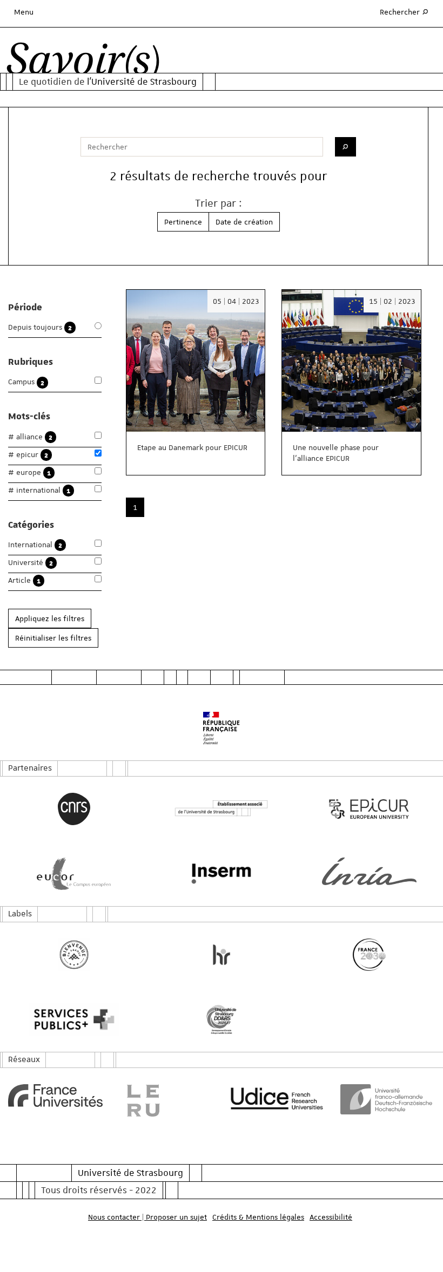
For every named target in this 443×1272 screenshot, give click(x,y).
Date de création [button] (244, 222)
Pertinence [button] (183, 222)
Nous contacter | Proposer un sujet (147, 1217)
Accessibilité (331, 1217)
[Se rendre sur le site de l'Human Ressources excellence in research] (221, 954)
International (35, 545)
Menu (23, 12)
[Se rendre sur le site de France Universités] (55, 1095)
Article (24, 580)
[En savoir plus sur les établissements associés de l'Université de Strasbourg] (221, 809)
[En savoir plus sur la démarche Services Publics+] (73, 1019)
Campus (26, 382)
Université (30, 562)
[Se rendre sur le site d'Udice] (277, 1098)
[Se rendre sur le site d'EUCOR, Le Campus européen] (73, 874)
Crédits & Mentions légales (258, 1217)
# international (39, 490)
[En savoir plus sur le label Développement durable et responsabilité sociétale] (221, 1019)
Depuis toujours (40, 327)
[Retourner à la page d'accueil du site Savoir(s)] (82, 62)
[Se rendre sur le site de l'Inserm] (221, 874)
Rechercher (404, 11)
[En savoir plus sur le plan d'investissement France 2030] (369, 954)
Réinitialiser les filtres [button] (53, 638)
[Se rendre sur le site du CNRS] (73, 809)
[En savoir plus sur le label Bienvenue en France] (73, 954)
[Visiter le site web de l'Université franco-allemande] (387, 1099)
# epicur (28, 455)
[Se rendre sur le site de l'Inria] (369, 871)
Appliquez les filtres (49, 618)
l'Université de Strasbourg (142, 81)
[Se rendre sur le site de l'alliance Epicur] (369, 809)
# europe (29, 472)
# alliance (30, 437)
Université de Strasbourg (130, 1173)
